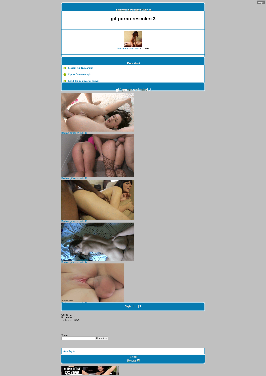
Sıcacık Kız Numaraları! (81, 68)
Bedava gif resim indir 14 (74, 262)
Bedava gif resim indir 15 (74, 303)
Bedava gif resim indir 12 (74, 178)
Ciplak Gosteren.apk (79, 74)
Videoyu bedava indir (128, 48)
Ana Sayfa (69, 351)
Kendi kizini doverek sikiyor (83, 81)
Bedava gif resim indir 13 (74, 221)
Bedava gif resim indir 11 (74, 133)
